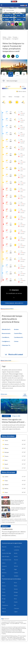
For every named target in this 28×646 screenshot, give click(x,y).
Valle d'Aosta (17, 546)
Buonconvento (6, 333)
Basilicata (4, 572)
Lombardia (16, 550)
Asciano (16, 329)
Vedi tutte (24, 394)
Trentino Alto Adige (6, 553)
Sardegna (16, 576)
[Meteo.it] (23, 5)
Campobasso (5, 605)
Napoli (3, 602)
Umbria (3, 563)
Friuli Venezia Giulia (6, 559)
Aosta (15, 582)
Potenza (4, 608)
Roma (15, 598)
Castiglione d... (6, 341)
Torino (3, 582)
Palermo (4, 611)
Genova (4, 585)
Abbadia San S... (6, 329)
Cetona (16, 341)
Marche (16, 556)
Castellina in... (6, 337)
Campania (4, 566)
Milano (15, 585)
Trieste (3, 592)
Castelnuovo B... (18, 337)
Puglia (15, 569)
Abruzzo (16, 566)
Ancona (4, 595)
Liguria (3, 550)
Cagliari (16, 611)
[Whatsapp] (8, 56)
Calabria (16, 572)
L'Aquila (15, 602)
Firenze (16, 595)
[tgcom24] (14, 1)
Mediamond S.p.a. (13, 636)
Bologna (16, 592)
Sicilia (3, 576)
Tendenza (6, 416)
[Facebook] (8, 24)
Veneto (15, 553)
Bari (15, 605)
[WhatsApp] (20, 24)
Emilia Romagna (5, 556)
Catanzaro (16, 608)
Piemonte (4, 546)
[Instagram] (12, 24)
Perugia (3, 598)
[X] (16, 24)
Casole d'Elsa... (18, 333)
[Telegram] (17, 56)
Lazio (15, 563)
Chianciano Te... (6, 345)
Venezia (16, 589)
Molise (3, 569)
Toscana (16, 559)
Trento (3, 589)
